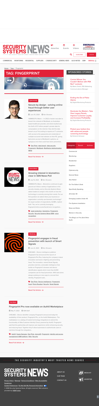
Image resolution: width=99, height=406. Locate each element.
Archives (90, 145)
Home (6, 68)
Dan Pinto (34, 146)
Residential (29, 61)
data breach (42, 146)
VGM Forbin (17, 390)
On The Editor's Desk (76, 184)
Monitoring (18, 61)
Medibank (40, 148)
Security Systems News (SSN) (44, 213)
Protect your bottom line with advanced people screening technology (80, 131)
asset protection (36, 211)
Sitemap (17, 381)
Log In (91, 54)
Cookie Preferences (11, 386)
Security (31, 213)
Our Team (61, 376)
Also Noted (76, 61)
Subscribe (79, 54)
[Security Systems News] (26, 50)
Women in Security (75, 213)
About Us (60, 372)
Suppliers (39, 61)
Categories (71, 145)
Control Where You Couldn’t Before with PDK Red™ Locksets (80, 81)
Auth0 (14, 334)
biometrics (46, 211)
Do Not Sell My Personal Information (31, 386)
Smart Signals (54, 284)
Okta (30, 336)
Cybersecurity (51, 61)
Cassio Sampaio (21, 334)
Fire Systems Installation (77, 203)
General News (64, 61)
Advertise (55, 48)
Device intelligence (44, 282)
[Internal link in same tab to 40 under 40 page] (89, 47)
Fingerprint (32, 148)
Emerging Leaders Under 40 (78, 199)
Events (66, 48)
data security (51, 146)
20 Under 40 (73, 194)
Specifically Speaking (76, 189)
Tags (12, 68)
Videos (76, 48)
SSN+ (84, 61)
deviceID (38, 334)
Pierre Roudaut (38, 284)
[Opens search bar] (71, 54)
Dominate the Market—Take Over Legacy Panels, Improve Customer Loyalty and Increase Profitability (81, 114)
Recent (80, 145)
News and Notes (74, 208)
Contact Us (61, 380)
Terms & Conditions (27, 381)
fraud (30, 284)
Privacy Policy (9, 381)
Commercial (7, 61)
